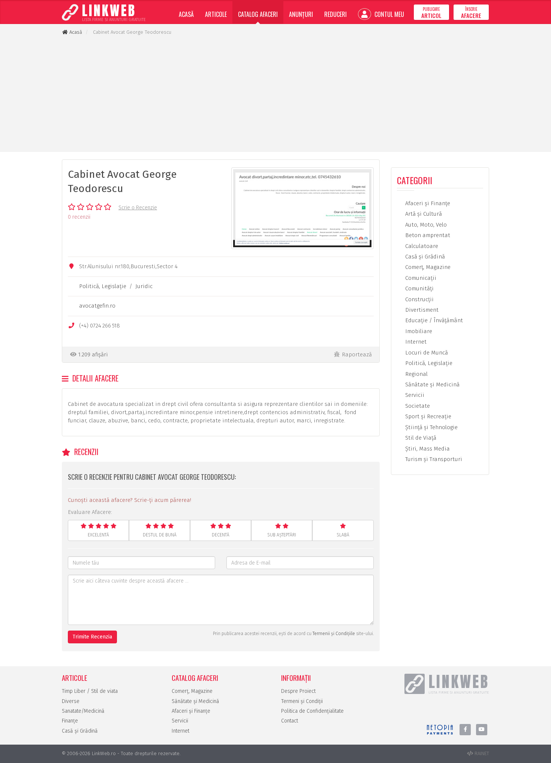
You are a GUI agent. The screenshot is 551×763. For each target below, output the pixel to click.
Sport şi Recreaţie (427, 416)
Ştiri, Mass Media (427, 448)
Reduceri (335, 14)
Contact (289, 721)
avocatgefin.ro (97, 305)
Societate (417, 406)
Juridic (144, 286)
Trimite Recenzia (92, 637)
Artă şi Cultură (423, 213)
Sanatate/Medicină (83, 711)
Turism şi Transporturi (433, 459)
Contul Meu (388, 14)
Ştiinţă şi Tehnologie (431, 427)
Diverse (70, 701)
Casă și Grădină (80, 731)
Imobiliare (418, 331)
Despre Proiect (298, 691)
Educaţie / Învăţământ (433, 320)
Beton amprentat (427, 235)
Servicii (414, 395)
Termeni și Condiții (302, 701)
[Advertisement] (275, 93)
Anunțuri (301, 14)
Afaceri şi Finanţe (427, 203)
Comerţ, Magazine (427, 267)
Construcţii (419, 299)
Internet (415, 341)
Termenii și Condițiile (334, 633)
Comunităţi (419, 288)
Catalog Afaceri (258, 14)
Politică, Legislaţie (102, 286)
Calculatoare (421, 246)
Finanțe (70, 721)
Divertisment (421, 309)
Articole (216, 14)
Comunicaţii (420, 278)
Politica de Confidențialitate (312, 711)
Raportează (357, 354)
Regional (416, 374)
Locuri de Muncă (426, 352)
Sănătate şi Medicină (432, 384)
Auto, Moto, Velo (425, 224)
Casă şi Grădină (424, 256)
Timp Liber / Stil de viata (90, 691)
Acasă (186, 14)
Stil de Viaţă (420, 437)
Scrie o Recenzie (137, 207)
